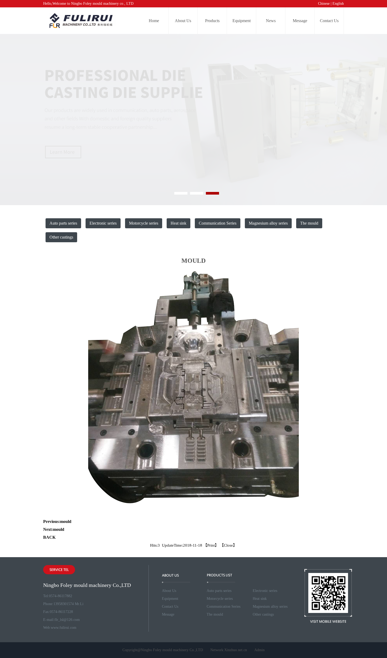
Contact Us (329, 20)
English (338, 4)
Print (211, 545)
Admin (259, 650)
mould (65, 521)
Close (228, 545)
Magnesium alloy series (268, 223)
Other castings (61, 237)
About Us (183, 20)
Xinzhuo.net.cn (235, 650)
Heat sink (178, 223)
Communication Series (217, 223)
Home (154, 20)
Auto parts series (63, 223)
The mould (309, 223)
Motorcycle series (143, 223)
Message (300, 20)
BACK (49, 537)
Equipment (241, 20)
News (271, 20)
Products (212, 20)
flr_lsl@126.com (67, 620)
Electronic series (103, 223)
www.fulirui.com (63, 628)
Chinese (324, 4)
